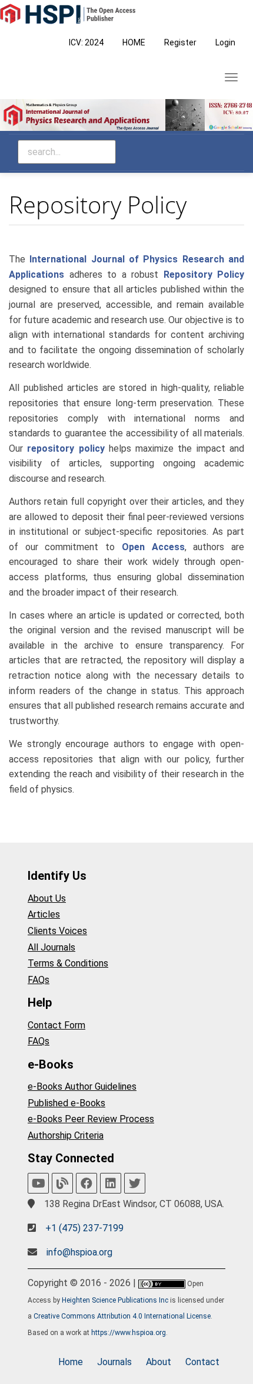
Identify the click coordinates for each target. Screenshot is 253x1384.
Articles (44, 914)
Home (70, 1361)
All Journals (51, 947)
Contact (202, 1361)
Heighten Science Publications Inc (115, 1300)
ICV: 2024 (86, 42)
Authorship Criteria (66, 1135)
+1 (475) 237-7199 (84, 1228)
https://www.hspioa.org (128, 1333)
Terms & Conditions (68, 963)
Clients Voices (57, 930)
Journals (114, 1361)
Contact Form (56, 1025)
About (158, 1361)
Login (225, 42)
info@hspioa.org (79, 1252)
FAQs (38, 979)
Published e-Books (66, 1103)
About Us (47, 898)
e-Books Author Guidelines (82, 1086)
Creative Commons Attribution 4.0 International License (122, 1316)
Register (180, 42)
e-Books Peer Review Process (91, 1119)
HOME (133, 42)
